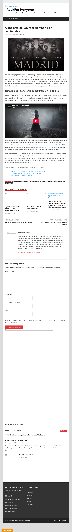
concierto (16, 181)
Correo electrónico (13, 302)
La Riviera (46, 181)
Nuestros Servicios (11, 505)
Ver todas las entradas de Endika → (29, 252)
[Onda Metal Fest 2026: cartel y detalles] (36, 199)
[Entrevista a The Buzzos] (25, 435)
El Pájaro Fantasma (27, 181)
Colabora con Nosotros (12, 499)
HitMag (64, 520)
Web (6, 310)
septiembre (9, 183)
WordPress (58, 520)
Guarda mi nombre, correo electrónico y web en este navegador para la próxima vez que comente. (35, 321)
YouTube (30, 505)
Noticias (7, 24)
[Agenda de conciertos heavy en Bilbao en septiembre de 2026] (14, 199)
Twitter (29, 501)
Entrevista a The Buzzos (16, 440)
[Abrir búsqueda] (65, 19)
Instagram (30, 495)
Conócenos (9, 502)
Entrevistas (8, 438)
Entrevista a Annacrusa (25, 455)
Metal (57, 181)
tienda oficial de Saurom (47, 147)
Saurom (62, 181)
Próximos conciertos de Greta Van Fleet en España (26, 173)
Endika (22, 34)
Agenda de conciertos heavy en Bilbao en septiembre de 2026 (12, 208)
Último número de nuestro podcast (21, 176)
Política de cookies (11, 508)
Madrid (52, 181)
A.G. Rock (22, 443)
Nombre (8, 294)
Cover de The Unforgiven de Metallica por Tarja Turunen (27, 171)
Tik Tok (29, 498)
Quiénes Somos (10, 512)
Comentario (10, 271)
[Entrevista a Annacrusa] (10, 455)
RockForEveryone (20, 9)
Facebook (30, 492)
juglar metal (38, 181)
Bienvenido (8, 496)
